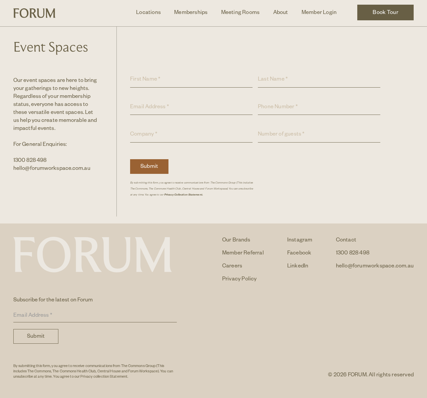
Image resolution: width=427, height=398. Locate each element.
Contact (346, 241)
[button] (148, 13)
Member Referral (243, 254)
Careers (232, 267)
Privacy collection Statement (103, 377)
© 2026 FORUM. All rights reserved (371, 376)
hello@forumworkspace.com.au (51, 169)
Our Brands (236, 241)
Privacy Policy (239, 280)
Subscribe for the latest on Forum (53, 301)
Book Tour (385, 13)
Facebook (299, 254)
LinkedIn (298, 267)
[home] (34, 13)
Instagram (300, 241)
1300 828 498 (29, 161)
